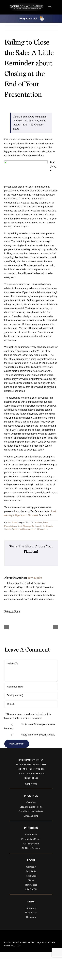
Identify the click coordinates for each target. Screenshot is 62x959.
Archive (38, 523)
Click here (33, 515)
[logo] (26, 4)
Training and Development (23, 529)
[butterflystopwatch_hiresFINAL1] (42, 16)
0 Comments (42, 529)
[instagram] (33, 933)
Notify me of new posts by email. (38, 734)
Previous (43, 28)
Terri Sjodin (12, 523)
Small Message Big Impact (29, 526)
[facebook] (24, 933)
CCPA (17, 946)
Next (52, 28)
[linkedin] (38, 933)
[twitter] (29, 933)
